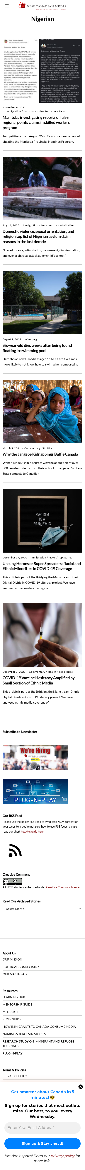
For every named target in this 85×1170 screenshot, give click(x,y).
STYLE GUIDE (12, 1019)
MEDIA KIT (10, 1012)
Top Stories (65, 557)
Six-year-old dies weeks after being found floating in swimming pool (37, 348)
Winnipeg (31, 339)
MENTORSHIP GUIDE (17, 1004)
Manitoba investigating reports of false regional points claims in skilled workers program (36, 122)
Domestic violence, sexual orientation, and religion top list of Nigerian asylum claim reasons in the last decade (38, 236)
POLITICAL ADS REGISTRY (21, 967)
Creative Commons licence (63, 887)
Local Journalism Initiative (40, 111)
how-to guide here (32, 831)
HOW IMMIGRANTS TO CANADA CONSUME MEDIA (39, 1026)
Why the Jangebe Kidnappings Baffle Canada (40, 454)
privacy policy (63, 1156)
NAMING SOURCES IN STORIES (24, 1034)
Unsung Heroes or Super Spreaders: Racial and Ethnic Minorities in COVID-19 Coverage (42, 566)
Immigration (13, 111)
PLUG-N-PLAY (12, 1053)
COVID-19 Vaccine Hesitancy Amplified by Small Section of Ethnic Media (39, 680)
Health (52, 671)
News (62, 111)
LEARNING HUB (14, 997)
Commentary (32, 448)
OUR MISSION (12, 959)
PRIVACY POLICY (15, 1076)
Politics (47, 448)
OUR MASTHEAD (15, 974)
